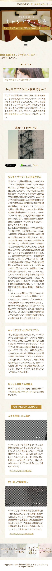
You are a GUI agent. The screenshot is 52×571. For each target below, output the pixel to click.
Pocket (35, 165)
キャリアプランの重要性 (20, 471)
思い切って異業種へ (18, 482)
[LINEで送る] (26, 165)
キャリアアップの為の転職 (21, 534)
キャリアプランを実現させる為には (32, 550)
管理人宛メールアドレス (19, 114)
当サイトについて (6, 550)
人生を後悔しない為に (19, 416)
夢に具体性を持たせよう (41, 4)
